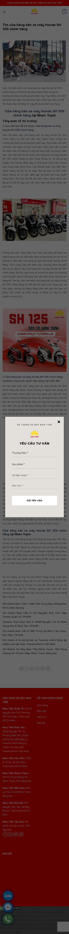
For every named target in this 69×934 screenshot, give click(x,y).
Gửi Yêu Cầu (34, 500)
